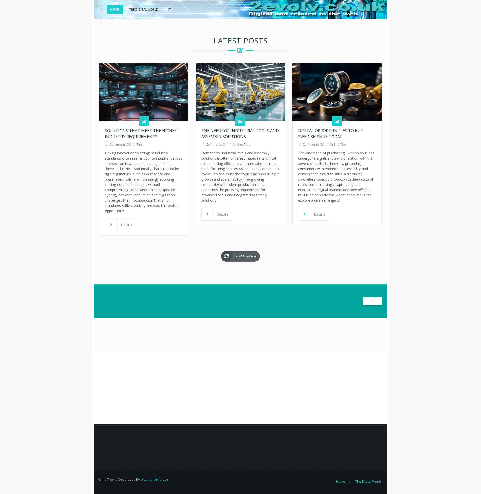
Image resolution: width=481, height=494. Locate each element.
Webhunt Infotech (154, 479)
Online (238, 144)
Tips (140, 144)
